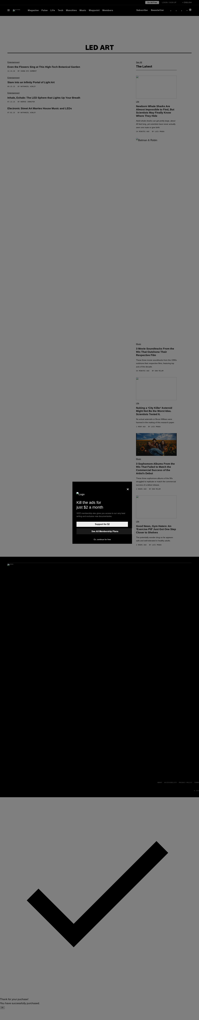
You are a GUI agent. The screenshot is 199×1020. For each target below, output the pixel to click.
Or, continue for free (102, 539)
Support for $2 (102, 524)
